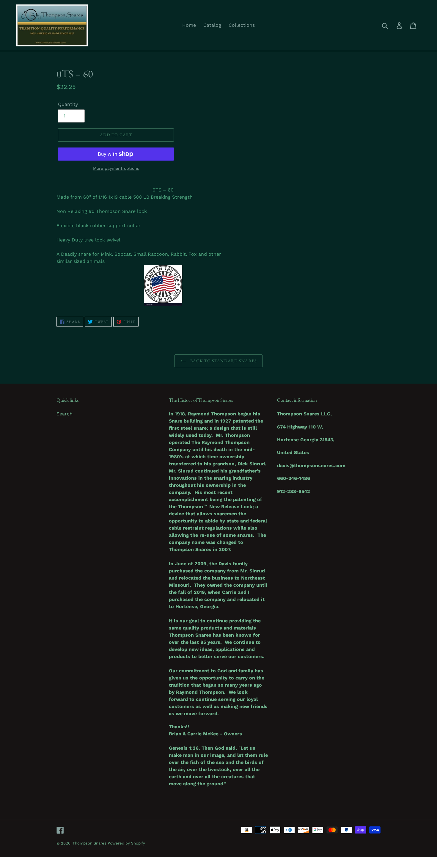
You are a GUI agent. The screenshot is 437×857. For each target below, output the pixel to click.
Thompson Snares (90, 843)
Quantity (68, 104)
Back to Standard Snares (223, 360)
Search (64, 414)
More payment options (116, 168)
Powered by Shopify (126, 843)
